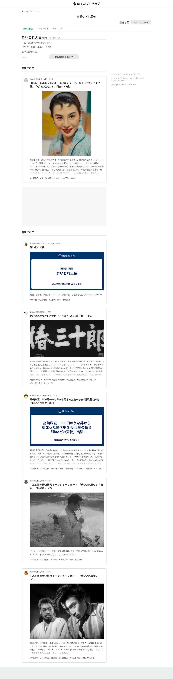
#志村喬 (52, 300)
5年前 (48, 312)
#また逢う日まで (47, 178)
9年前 (48, 481)
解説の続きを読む (62, 57)
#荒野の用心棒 (36, 379)
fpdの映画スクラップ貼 (38, 79)
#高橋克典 (44, 468)
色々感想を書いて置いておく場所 (42, 243)
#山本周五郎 (82, 379)
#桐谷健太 (79, 468)
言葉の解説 (28, 28)
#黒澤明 (33, 300)
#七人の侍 (48, 383)
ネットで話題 (42, 28)
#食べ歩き (69, 468)
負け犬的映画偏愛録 (37, 312)
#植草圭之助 (75, 658)
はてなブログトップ (118, 80)
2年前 (51, 79)
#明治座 (89, 468)
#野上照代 (44, 559)
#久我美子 (34, 178)
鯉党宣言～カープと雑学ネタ (40, 395)
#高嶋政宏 (34, 468)
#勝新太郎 (63, 559)
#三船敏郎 (42, 300)
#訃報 (73, 178)
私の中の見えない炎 (37, 481)
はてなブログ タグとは (119, 78)
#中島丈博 (34, 559)
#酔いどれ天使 (62, 178)
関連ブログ (57, 28)
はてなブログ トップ (31, 11)
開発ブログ (140, 78)
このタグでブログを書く (141, 22)
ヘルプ (131, 78)
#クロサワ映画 (50, 379)
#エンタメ (98, 468)
